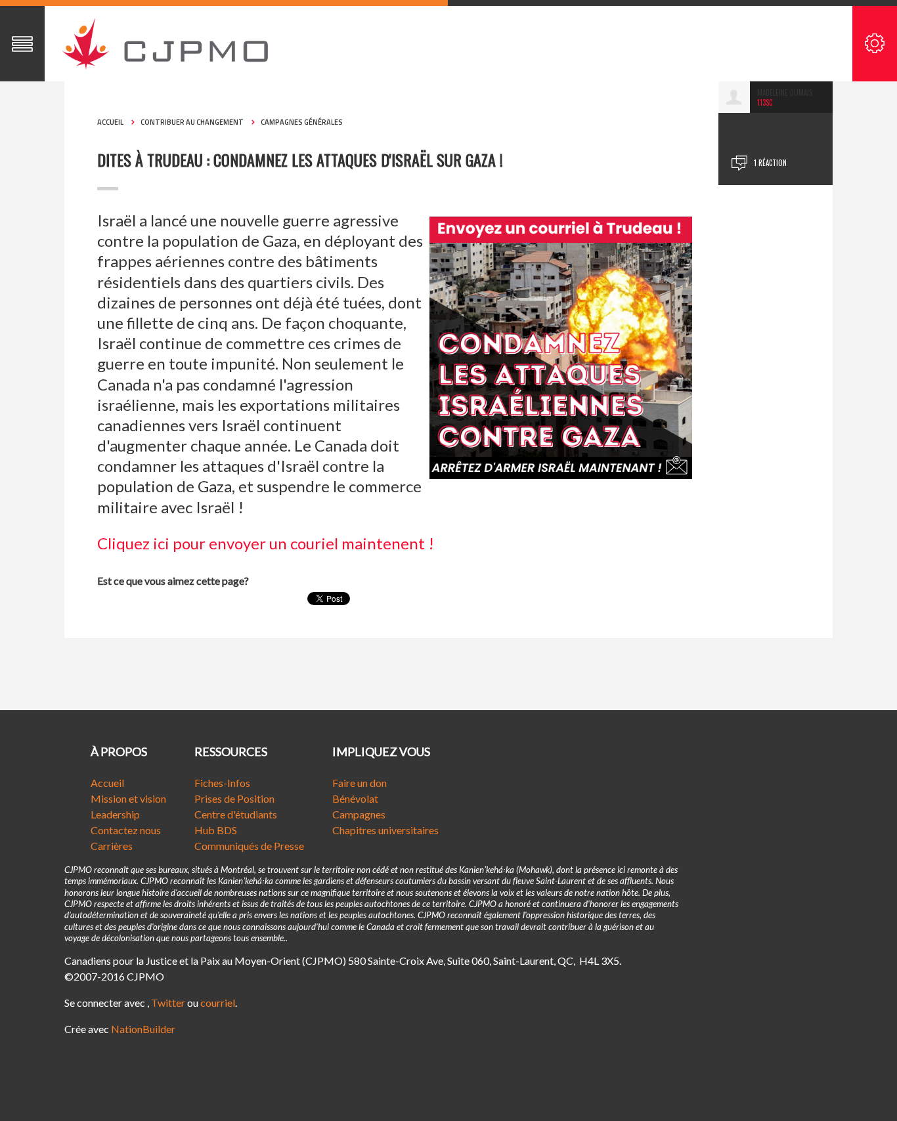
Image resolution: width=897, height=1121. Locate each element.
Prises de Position (234, 798)
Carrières (112, 845)
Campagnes (358, 814)
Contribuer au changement (192, 122)
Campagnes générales (302, 122)
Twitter (168, 1002)
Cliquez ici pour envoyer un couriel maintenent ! (265, 543)
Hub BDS (215, 830)
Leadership (115, 814)
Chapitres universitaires (385, 830)
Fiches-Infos (222, 782)
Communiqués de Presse (249, 845)
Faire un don (359, 782)
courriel (217, 1002)
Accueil (110, 122)
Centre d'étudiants (235, 814)
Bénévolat (355, 798)
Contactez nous (126, 830)
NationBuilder (143, 1029)
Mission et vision (128, 798)
